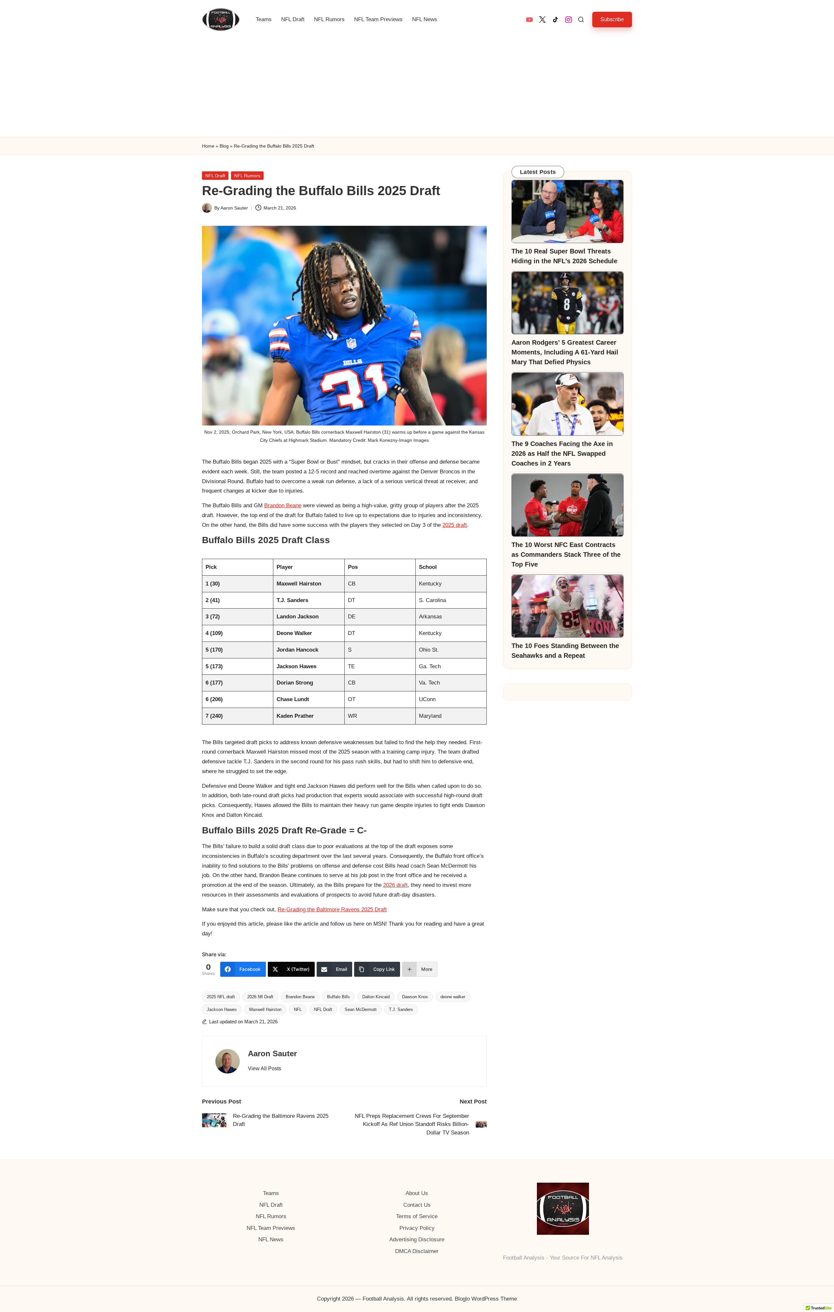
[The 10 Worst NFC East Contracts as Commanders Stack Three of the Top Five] (567, 505)
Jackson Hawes (222, 1009)
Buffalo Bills (338, 996)
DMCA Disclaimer (417, 1251)
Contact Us (417, 1205)
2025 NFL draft (221, 996)
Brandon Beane (282, 505)
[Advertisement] (417, 88)
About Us (417, 1193)
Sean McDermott (361, 1009)
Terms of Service (417, 1216)
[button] (612, 19)
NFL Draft (215, 175)
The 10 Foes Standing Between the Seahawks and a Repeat (565, 650)
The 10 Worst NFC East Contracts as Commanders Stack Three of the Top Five (566, 554)
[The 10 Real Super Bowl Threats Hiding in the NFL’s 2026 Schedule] (567, 211)
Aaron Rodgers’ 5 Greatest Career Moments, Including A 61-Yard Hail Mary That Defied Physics (564, 352)
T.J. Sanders (401, 1009)
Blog (224, 146)
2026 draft (395, 885)
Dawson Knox (415, 996)
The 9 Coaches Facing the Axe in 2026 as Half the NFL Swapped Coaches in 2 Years (562, 453)
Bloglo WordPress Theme (486, 1299)
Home (208, 146)
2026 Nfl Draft (260, 996)
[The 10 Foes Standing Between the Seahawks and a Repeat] (567, 606)
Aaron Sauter (272, 1053)
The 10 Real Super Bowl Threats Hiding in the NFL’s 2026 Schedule (564, 256)
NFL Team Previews (271, 1228)
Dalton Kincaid (376, 996)
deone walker (452, 996)
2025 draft (454, 525)
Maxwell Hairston (265, 1009)
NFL (298, 1009)
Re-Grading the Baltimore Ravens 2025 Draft (332, 909)
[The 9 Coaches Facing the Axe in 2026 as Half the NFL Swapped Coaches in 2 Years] (567, 404)
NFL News (270, 1239)
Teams (271, 1193)
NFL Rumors (247, 175)
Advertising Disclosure (416, 1239)
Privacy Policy (417, 1228)
